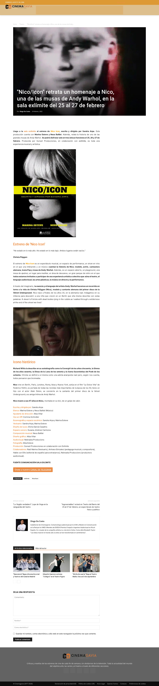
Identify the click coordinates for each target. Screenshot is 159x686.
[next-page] (18, 581)
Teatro (22, 24)
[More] (44, 122)
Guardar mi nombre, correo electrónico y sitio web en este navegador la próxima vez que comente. (56, 634)
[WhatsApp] (38, 122)
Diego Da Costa (25, 111)
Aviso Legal (101, 684)
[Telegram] (32, 122)
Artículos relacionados (24, 548)
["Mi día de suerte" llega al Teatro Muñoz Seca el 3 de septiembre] (86, 562)
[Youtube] (92, 670)
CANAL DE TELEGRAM (40, 469)
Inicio (15, 24)
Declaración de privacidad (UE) (65, 684)
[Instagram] (32, 536)
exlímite (82, 141)
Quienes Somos (112, 684)
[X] (21, 122)
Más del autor (41, 548)
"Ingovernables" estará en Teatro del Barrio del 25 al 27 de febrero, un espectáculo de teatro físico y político (80, 507)
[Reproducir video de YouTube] (56, 331)
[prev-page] (14, 581)
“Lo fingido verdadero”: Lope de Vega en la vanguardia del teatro (30, 505)
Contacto (123, 684)
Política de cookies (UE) (87, 684)
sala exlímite (29, 131)
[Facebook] (15, 122)
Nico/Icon (35, 478)
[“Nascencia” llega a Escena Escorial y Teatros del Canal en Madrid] (26, 562)
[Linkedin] (27, 122)
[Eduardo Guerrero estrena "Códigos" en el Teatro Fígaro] (56, 562)
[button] (135, 2)
